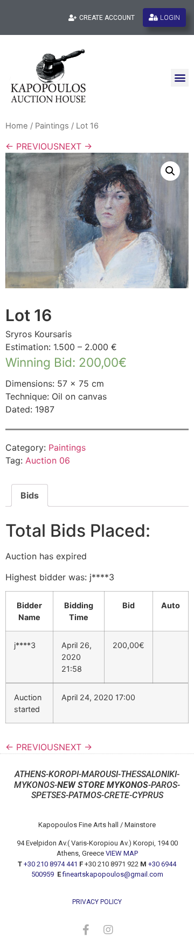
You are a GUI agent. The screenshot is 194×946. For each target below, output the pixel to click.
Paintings (52, 126)
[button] (180, 78)
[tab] (29, 495)
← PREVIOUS (32, 146)
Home (16, 126)
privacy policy (97, 902)
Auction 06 (47, 460)
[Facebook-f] (85, 929)
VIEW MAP (122, 853)
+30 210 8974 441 (51, 864)
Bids (29, 495)
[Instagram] (108, 929)
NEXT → (75, 146)
